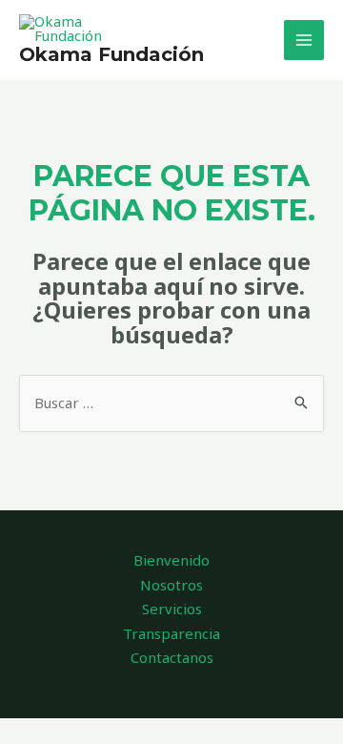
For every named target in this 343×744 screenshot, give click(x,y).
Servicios (172, 608)
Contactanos (172, 657)
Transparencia (171, 633)
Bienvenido (171, 559)
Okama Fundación (111, 54)
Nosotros (171, 584)
